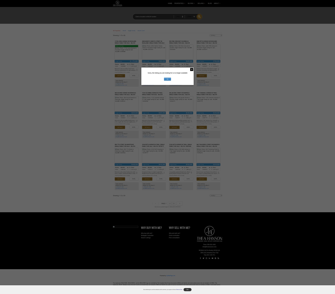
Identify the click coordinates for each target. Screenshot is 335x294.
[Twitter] (203, 258)
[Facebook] (200, 258)
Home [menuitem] (170, 3)
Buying (190, 3)
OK (167, 79)
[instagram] (206, 258)
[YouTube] (212, 258)
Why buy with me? (146, 233)
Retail (124, 30)
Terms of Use (179, 289)
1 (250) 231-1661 (120, 83)
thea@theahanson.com (121, 85)
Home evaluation (174, 235)
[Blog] (218, 258)
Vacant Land (140, 30)
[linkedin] (209, 258)
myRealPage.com (170, 275)
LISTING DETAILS (120, 75)
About (216, 3)
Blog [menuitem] (210, 3)
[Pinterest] (215, 258)
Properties (179, 3)
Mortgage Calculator (147, 235)
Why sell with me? (174, 233)
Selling (201, 3)
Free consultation (174, 237)
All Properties (116, 30)
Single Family (131, 30)
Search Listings (146, 237)
